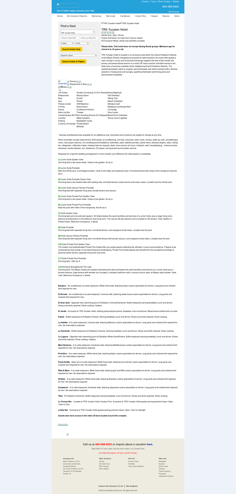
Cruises (145, 1)
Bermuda (110, 15)
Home (60, 15)
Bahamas (96, 15)
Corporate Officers (69, 466)
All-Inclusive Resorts (77, 15)
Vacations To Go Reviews (72, 471)
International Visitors (166, 476)
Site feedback (132, 486)
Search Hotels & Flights (73, 62)
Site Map (131, 464)
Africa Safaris (104, 468)
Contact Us (67, 473)
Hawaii (154, 15)
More (176, 15)
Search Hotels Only (71, 49)
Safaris (176, 1)
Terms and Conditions (136, 466)
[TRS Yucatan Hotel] (129, 23)
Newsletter (162, 461)
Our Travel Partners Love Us (73, 468)
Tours (153, 1)
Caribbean (124, 15)
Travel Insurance (164, 471)
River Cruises (164, 1)
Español (161, 464)
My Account (174, 11)
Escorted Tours (104, 464)
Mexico (165, 15)
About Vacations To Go (71, 461)
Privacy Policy (133, 461)
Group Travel (163, 466)
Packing (161, 468)
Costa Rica (140, 15)
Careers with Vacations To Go (110, 486)
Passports (162, 473)
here (149, 444)
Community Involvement (71, 464)
